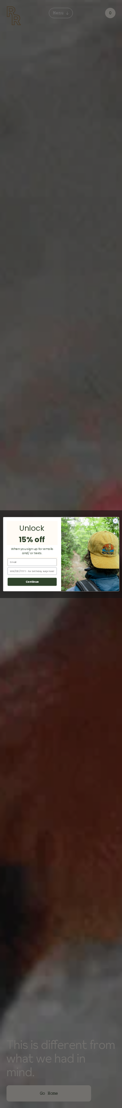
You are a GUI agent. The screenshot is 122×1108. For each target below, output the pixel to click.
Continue (31, 581)
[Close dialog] (115, 520)
